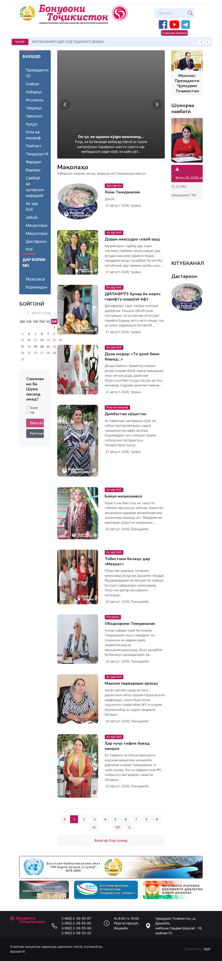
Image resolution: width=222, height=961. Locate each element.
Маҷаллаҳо (36, 225)
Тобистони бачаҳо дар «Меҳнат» (127, 561)
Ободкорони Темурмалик (130, 623)
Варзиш (33, 170)
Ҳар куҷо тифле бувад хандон (127, 746)
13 (42, 340)
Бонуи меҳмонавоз (123, 496)
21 (48, 346)
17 (22, 346)
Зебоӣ (32, 217)
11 (29, 340)
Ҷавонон (34, 116)
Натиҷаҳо (37, 433)
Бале (34, 408)
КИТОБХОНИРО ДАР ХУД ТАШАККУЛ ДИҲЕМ (67, 42)
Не (32, 412)
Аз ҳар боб (32, 206)
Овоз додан (37, 423)
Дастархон (36, 241)
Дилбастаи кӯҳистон (125, 414)
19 (35, 346)
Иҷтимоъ (35, 100)
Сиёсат (32, 84)
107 (117, 827)
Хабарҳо (34, 92)
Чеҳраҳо (34, 108)
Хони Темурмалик (122, 192)
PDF (29, 249)
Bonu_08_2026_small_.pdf (195, 178)
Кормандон (36, 287)
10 (94, 827)
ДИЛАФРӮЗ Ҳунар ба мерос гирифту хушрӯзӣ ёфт (133, 296)
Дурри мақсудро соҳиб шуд (132, 239)
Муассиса (35, 279)
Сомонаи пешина (174, 33)
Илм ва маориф (33, 135)
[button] (64, 104)
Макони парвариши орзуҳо (131, 683)
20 (42, 346)
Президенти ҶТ (37, 73)
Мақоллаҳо (37, 233)
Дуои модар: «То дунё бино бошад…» (132, 356)
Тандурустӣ (37, 154)
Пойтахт (34, 146)
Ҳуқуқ (32, 124)
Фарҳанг (34, 162)
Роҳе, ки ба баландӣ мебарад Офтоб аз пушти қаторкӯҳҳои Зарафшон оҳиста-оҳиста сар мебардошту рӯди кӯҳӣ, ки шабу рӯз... (111, 147)
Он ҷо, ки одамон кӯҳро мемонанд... (111, 137)
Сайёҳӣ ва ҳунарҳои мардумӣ (35, 187)
